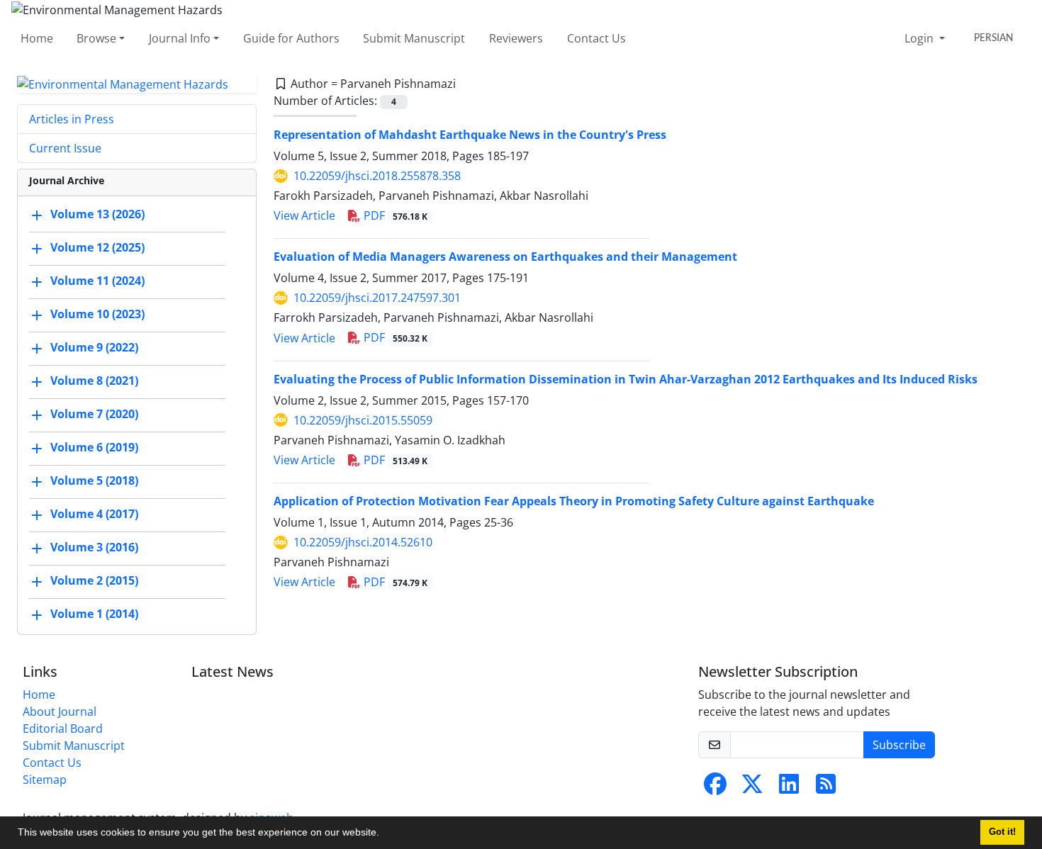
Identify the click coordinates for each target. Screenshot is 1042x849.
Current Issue (65, 148)
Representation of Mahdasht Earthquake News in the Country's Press (470, 134)
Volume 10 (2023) (97, 314)
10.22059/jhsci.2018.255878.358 (377, 176)
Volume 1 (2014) (94, 614)
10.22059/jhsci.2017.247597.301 (377, 297)
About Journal (59, 711)
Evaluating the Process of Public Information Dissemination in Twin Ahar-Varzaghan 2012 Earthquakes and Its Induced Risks (625, 379)
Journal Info (180, 38)
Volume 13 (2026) (97, 215)
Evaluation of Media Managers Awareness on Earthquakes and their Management (505, 256)
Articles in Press (71, 119)
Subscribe (899, 745)
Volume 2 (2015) (94, 581)
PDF (394, 215)
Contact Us (596, 38)
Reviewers (516, 38)
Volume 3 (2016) (94, 548)
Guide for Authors (291, 38)
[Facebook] (715, 788)
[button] (384, 834)
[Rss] (826, 788)
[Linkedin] (789, 788)
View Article (304, 215)
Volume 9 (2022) (94, 348)
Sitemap (45, 779)
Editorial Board (63, 728)
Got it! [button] (1002, 832)
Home (37, 38)
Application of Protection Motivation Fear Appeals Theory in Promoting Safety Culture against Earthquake (574, 501)
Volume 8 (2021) (94, 381)
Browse (96, 38)
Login (920, 38)
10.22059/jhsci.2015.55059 (362, 420)
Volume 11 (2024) (97, 281)
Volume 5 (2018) (94, 481)
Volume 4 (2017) (94, 514)
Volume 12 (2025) (97, 248)
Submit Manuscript (414, 38)
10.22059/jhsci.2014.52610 (362, 542)
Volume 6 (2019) (94, 448)
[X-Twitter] (752, 788)
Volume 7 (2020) (94, 414)
